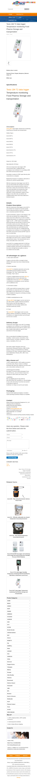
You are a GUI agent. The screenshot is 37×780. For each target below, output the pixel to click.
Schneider (9, 616)
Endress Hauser (11, 683)
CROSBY (9, 651)
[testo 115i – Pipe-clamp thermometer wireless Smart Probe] (18, 497)
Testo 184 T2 (9, 128)
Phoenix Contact (11, 704)
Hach (8, 701)
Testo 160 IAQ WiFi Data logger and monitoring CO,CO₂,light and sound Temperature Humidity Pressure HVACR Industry (18, 555)
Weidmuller (10, 699)
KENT (8, 608)
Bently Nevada (10, 630)
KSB (8, 622)
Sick (8, 653)
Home (10, 14)
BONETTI (9, 640)
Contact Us (12, 20)
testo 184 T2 (9, 269)
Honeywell (9, 685)
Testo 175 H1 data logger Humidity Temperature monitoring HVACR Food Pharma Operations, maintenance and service (25, 474)
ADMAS (9, 606)
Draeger (9, 672)
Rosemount (10, 680)
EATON (9, 627)
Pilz (8, 643)
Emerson (9, 661)
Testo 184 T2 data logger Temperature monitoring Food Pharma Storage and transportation (18, 592)
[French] (26, 2)
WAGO (8, 603)
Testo (11, 34)
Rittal (8, 648)
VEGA (8, 659)
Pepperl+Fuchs (11, 664)
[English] (23, 2)
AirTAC (9, 709)
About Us (12, 17)
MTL (8, 691)
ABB (8, 688)
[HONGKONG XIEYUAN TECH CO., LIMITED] (19, 5)
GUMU (8, 600)
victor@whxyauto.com (16, 408)
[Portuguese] (32, 2)
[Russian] (14, 2)
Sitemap (18, 777)
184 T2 (26, 276)
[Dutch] (21, 2)
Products (19, 14)
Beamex (9, 693)
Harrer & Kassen (11, 696)
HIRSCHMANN (10, 712)
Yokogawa (9, 667)
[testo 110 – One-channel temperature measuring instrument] (18, 534)
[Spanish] (34, 2)
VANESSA (9, 656)
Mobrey (9, 669)
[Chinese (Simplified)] (19, 2)
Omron (9, 638)
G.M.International (11, 632)
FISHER (9, 611)
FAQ (20, 17)
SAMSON (9, 619)
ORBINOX (9, 614)
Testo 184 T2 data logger (17, 89)
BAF (8, 635)
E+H (8, 624)
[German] (28, 2)
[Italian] (30, 2)
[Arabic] (17, 2)
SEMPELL (9, 645)
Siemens (9, 677)
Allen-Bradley (10, 675)
